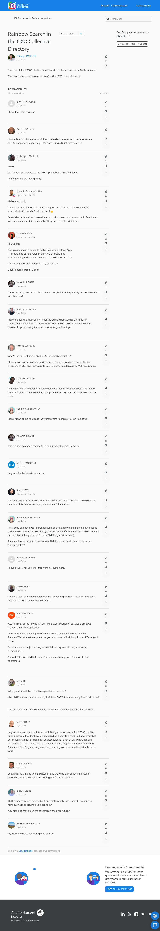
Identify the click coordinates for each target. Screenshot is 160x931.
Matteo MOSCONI (26, 463)
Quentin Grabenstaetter (29, 191)
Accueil (105, 5)
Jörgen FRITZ (23, 721)
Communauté (119, 5)
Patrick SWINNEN (26, 345)
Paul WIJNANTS (25, 613)
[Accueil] (19, 5)
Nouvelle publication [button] (132, 43)
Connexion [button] (143, 5)
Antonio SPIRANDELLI (28, 823)
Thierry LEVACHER (26, 56)
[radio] (106, 56)
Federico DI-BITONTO (28, 408)
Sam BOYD (22, 490)
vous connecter (26, 850)
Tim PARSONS (24, 763)
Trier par (103, 93)
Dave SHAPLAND (26, 378)
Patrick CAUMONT (26, 309)
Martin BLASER (25, 233)
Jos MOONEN (24, 790)
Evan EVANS (23, 586)
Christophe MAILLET (27, 156)
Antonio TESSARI (25, 282)
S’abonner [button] (68, 33)
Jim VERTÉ (22, 680)
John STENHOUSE (26, 101)
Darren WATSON (25, 129)
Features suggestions (42, 18)
